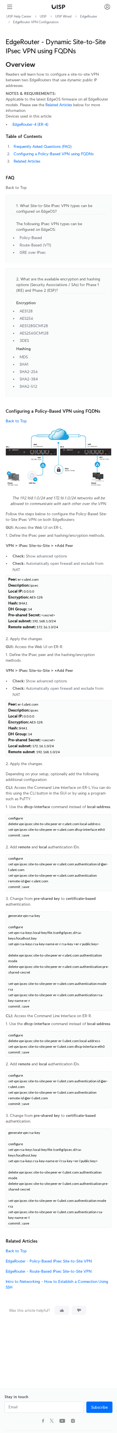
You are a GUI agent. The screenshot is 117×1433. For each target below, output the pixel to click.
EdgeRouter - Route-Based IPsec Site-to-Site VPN (49, 1271)
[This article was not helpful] (79, 1310)
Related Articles (58, 105)
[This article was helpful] (62, 1310)
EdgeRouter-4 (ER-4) (30, 124)
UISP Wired (63, 16)
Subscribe (99, 1407)
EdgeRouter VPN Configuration (35, 22)
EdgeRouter (88, 16)
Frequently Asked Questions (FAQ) (43, 146)
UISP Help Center (18, 16)
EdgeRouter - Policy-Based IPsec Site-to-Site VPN (49, 1261)
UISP (43, 16)
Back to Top (16, 421)
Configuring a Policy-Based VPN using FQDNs (54, 154)
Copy (103, 821)
